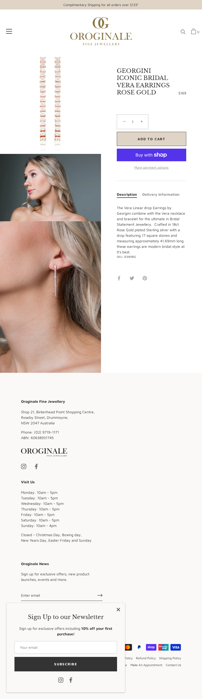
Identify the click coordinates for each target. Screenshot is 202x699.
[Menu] (9, 31)
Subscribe (65, 664)
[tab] (129, 194)
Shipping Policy (170, 658)
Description (127, 194)
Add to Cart (151, 139)
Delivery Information (161, 194)
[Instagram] (60, 679)
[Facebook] (70, 679)
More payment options (151, 167)
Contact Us (173, 665)
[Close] (118, 609)
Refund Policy (146, 658)
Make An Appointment (146, 665)
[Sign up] (100, 595)
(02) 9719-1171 (46, 432)
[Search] (183, 32)
